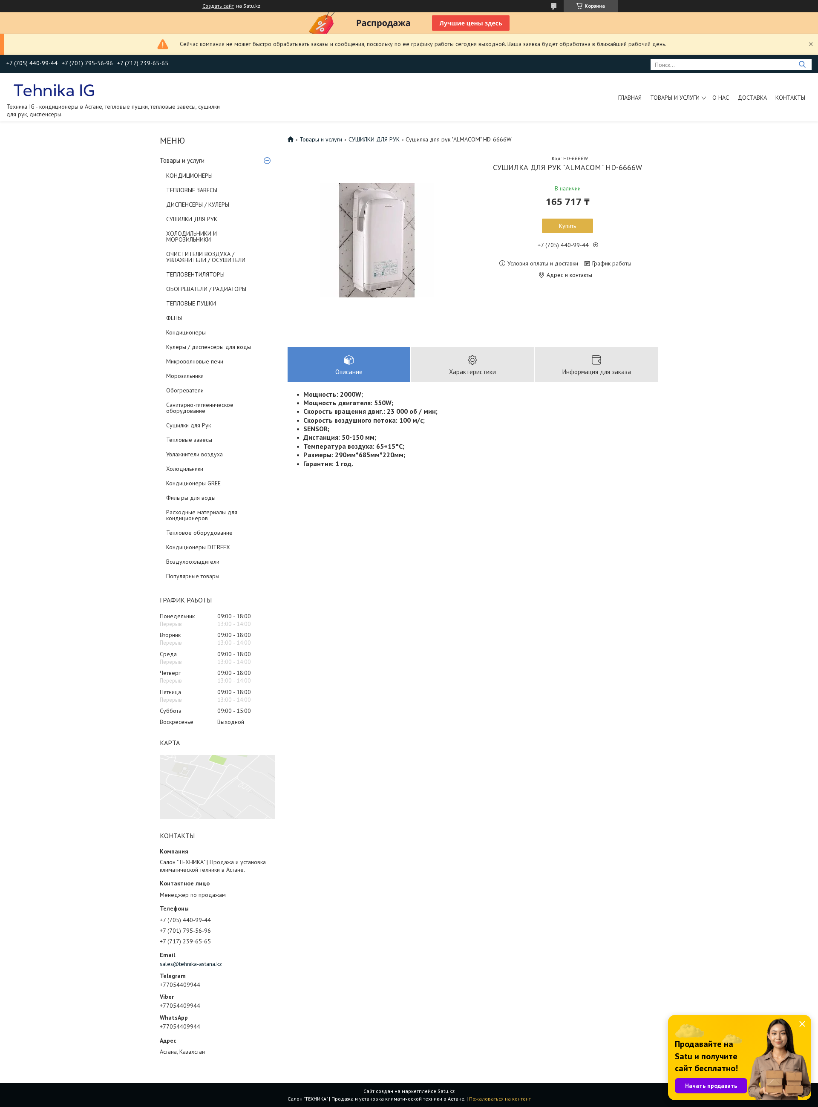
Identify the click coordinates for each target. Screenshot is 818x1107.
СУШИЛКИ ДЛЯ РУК (191, 219)
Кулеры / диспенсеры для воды (208, 347)
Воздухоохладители (192, 561)
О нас (720, 97)
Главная (630, 97)
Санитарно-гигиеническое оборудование (199, 408)
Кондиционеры (186, 332)
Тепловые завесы (189, 440)
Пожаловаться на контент (500, 1098)
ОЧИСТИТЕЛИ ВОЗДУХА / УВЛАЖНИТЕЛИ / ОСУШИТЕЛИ (205, 257)
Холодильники (184, 469)
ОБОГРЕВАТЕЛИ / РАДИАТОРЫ (206, 289)
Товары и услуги (675, 97)
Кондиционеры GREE (193, 483)
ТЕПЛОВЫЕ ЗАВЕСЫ (191, 190)
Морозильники (185, 376)
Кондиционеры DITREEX (198, 547)
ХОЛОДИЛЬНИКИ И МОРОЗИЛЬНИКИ (191, 236)
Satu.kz (446, 1091)
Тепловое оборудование (199, 532)
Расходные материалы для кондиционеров (201, 515)
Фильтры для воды (191, 498)
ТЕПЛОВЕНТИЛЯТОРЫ (195, 274)
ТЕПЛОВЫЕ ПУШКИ (191, 303)
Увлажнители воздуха (194, 454)
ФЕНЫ (174, 318)
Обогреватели (185, 390)
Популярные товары (192, 576)
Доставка (752, 97)
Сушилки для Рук (188, 425)
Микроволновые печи (194, 361)
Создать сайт (218, 6)
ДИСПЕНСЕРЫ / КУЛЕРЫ (197, 204)
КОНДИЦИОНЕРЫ (189, 175)
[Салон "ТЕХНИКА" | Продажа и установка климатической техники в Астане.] (55, 90)
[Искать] (802, 64)
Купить (567, 226)
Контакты (790, 97)
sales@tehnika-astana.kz (191, 964)
